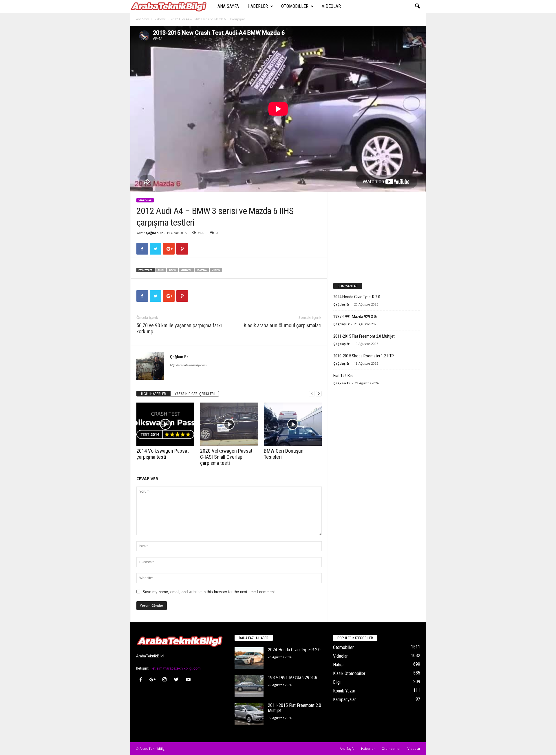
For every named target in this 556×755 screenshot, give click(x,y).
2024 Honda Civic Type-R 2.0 (356, 296)
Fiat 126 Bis (343, 375)
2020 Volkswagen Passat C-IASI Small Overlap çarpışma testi (226, 457)
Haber (338, 665)
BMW (172, 270)
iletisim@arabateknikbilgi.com (176, 668)
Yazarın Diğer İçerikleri (195, 394)
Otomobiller (294, 6)
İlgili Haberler (153, 394)
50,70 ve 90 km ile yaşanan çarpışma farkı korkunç (179, 328)
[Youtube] (189, 680)
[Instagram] (166, 680)
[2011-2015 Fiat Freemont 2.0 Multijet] (249, 714)
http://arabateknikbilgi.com (188, 365)
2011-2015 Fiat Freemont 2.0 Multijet (364, 336)
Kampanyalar (344, 699)
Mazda (202, 270)
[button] (417, 6)
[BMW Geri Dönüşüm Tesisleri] (293, 424)
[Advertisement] (376, 234)
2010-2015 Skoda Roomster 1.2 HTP (363, 356)
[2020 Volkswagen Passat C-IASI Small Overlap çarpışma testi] (229, 424)
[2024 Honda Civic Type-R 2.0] (249, 658)
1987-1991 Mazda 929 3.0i (355, 316)
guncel (186, 270)
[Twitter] (178, 680)
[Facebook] (142, 680)
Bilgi (337, 682)
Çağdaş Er (341, 304)
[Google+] (154, 680)
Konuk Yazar (344, 691)
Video (216, 270)
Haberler (258, 6)
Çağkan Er (154, 233)
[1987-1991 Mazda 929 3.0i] (249, 686)
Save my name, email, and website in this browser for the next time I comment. (209, 592)
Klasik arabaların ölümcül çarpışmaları (282, 325)
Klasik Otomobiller (349, 673)
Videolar (331, 6)
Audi (161, 270)
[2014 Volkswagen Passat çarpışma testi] (165, 424)
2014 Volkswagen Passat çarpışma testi (162, 454)
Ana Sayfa (228, 6)
